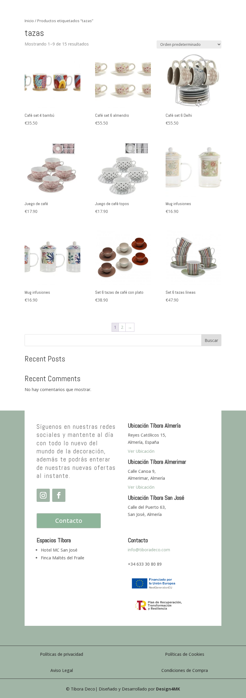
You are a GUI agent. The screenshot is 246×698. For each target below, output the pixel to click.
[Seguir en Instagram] (43, 495)
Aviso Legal (61, 670)
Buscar (211, 340)
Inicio (29, 20)
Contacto (68, 521)
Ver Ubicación (141, 487)
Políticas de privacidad (61, 654)
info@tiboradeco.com (149, 549)
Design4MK (168, 689)
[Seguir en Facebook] (58, 495)
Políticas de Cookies (184, 654)
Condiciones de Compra (184, 670)
